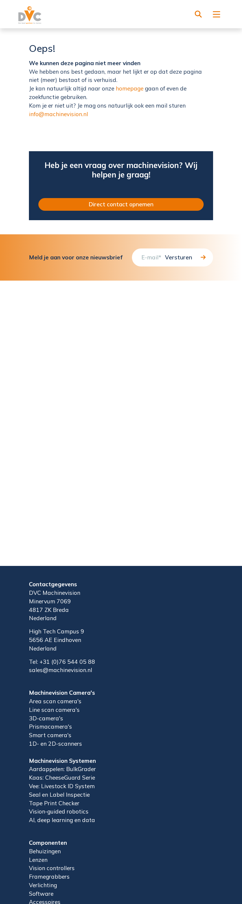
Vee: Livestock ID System (62, 786)
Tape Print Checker (54, 803)
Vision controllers (52, 868)
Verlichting (43, 885)
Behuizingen (45, 851)
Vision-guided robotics (59, 811)
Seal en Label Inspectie (59, 794)
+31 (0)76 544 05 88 (67, 661)
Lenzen (38, 859)
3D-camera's (46, 718)
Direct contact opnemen (121, 204)
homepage (129, 88)
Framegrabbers (49, 876)
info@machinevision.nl (58, 114)
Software (41, 893)
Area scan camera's (55, 701)
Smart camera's (50, 735)
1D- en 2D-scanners (55, 743)
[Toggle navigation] (216, 14)
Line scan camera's (54, 709)
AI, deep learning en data (62, 820)
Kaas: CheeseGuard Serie (62, 777)
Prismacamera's (50, 726)
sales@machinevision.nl (60, 670)
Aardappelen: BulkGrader (62, 769)
